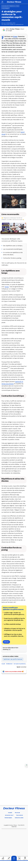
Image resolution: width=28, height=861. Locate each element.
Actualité (10, 812)
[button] (11, 125)
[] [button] (9, 649)
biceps (15, 36)
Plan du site (17, 812)
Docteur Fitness (14, 2)
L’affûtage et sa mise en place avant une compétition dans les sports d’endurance (13, 635)
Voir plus (6, 641)
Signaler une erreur (21, 667)
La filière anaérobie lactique (12, 624)
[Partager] (26, 765)
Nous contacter (19, 815)
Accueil (3, 663)
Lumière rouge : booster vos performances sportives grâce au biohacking (14, 613)
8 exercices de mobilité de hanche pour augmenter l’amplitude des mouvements (14, 619)
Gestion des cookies (19, 817)
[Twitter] (12, 821)
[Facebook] (7, 821)
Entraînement (6, 8)
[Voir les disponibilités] (14, 227)
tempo (7, 286)
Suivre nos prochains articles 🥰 (14, 671)
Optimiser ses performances (13, 659)
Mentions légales (8, 817)
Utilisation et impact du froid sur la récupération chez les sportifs (14, 629)
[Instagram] (16, 821)
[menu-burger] (2, 2)
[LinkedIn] (21, 821)
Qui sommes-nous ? (9, 815)
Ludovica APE (6, 24)
